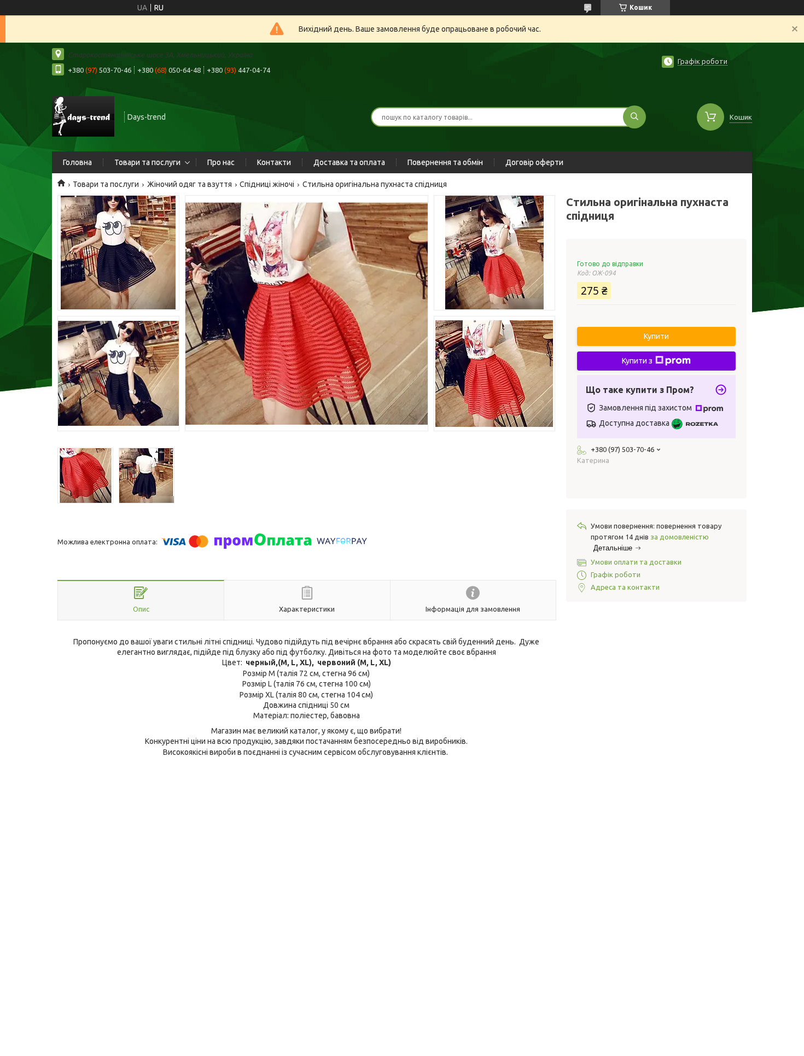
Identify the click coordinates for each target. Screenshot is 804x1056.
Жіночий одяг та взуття (189, 184)
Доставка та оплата (349, 162)
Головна (77, 162)
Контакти (274, 162)
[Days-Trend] (83, 116)
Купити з (637, 360)
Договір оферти (534, 162)
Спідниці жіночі (267, 184)
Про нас (221, 162)
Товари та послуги (147, 162)
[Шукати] (634, 116)
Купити (656, 336)
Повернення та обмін (445, 162)
